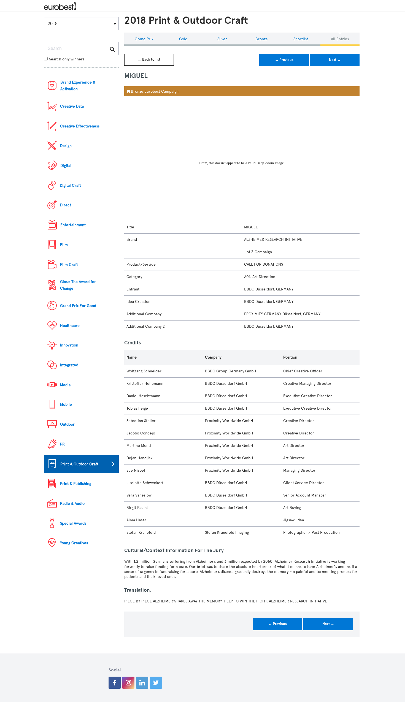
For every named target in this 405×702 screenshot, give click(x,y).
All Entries (340, 39)
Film (64, 244)
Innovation (69, 345)
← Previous (284, 60)
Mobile (66, 404)
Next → (335, 60)
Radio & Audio (72, 503)
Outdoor (67, 424)
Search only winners (66, 59)
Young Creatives (74, 543)
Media (65, 385)
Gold (183, 39)
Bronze (261, 39)
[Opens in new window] (115, 683)
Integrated (69, 365)
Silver (222, 39)
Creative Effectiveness (79, 126)
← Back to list (149, 59)
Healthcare (70, 325)
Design (66, 145)
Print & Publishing (75, 483)
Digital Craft (70, 185)
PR (62, 444)
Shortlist (300, 39)
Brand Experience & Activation (77, 85)
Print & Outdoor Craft (79, 464)
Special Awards (73, 523)
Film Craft (69, 264)
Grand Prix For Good (78, 305)
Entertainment (73, 225)
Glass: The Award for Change (78, 285)
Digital (65, 165)
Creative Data (72, 106)
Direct (65, 205)
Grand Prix (144, 39)
